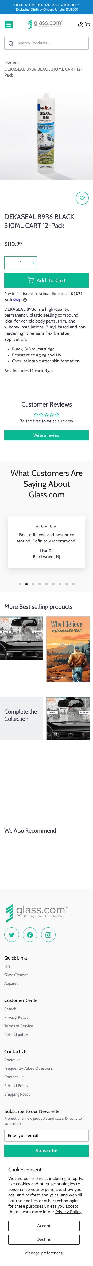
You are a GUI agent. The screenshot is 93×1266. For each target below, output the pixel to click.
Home (10, 62)
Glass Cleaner (16, 974)
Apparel (11, 983)
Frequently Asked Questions (28, 1068)
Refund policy (16, 1034)
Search (10, 1009)
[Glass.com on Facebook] (30, 935)
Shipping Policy (17, 1094)
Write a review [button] (46, 435)
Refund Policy (16, 1085)
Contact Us (13, 1077)
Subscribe (46, 1150)
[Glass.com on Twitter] (11, 935)
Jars (7, 966)
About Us (12, 1060)
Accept (43, 1225)
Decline (44, 1239)
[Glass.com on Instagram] (48, 935)
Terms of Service (18, 1026)
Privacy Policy (68, 1211)
